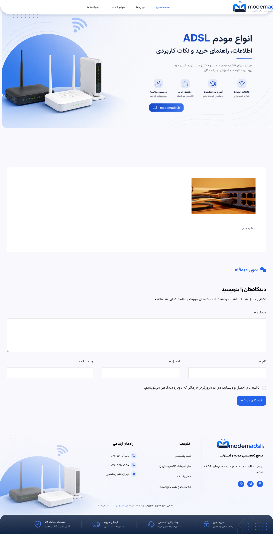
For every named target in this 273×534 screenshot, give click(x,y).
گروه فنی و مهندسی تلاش (117, 506)
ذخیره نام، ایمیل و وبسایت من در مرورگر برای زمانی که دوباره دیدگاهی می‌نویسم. (202, 387)
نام (262, 361)
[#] (260, 484)
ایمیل (174, 361)
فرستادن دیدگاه (251, 400)
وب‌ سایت (86, 361)
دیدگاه (260, 312)
